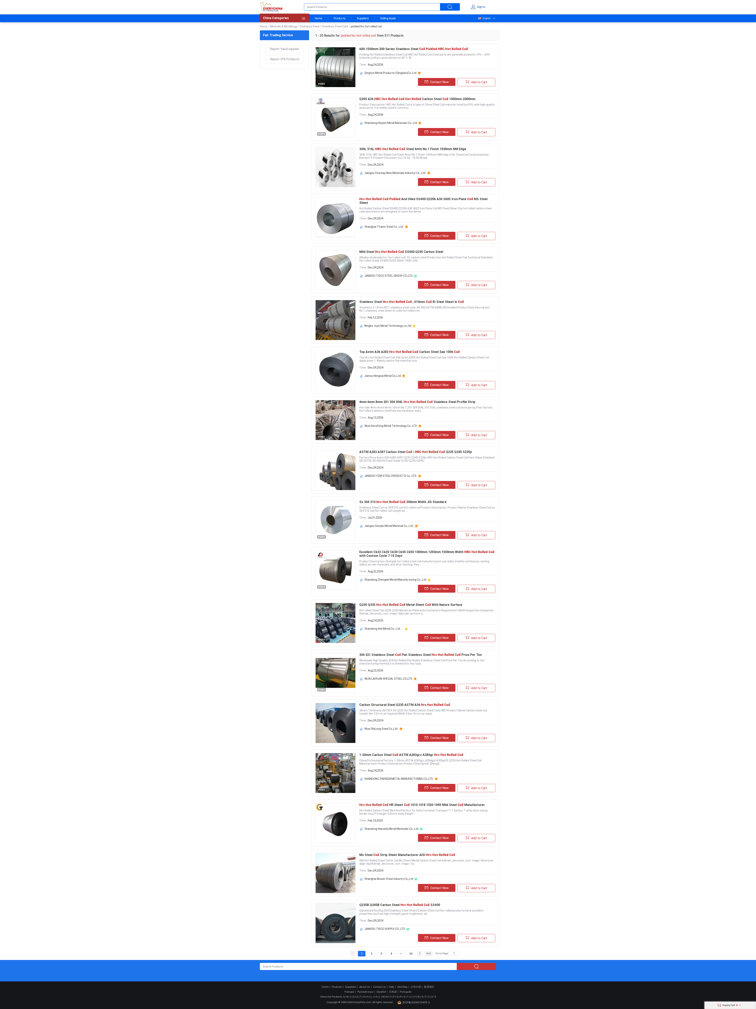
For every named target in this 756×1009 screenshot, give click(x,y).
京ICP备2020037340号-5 (416, 1002)
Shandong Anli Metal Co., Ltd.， (383, 628)
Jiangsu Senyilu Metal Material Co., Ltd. (388, 525)
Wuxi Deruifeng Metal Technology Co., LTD (390, 425)
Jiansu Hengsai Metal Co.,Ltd (382, 375)
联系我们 (429, 987)
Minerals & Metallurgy (283, 26)
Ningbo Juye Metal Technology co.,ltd (387, 325)
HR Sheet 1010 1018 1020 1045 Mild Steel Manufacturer (422, 805)
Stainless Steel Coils (335, 26)
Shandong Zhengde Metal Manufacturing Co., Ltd (395, 579)
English (487, 18)
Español (381, 992)
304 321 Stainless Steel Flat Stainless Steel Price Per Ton (420, 655)
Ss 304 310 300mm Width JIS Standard (402, 502)
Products (340, 18)
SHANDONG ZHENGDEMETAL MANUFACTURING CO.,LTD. (398, 778)
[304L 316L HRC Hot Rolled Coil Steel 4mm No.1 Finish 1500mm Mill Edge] (335, 167)
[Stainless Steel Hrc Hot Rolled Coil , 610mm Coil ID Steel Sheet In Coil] (335, 320)
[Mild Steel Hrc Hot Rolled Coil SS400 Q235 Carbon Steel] (335, 270)
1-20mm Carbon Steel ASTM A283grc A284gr (411, 755)
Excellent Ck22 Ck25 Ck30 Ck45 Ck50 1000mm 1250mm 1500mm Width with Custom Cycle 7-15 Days (426, 554)
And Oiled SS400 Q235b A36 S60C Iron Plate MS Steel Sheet (423, 201)
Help (391, 987)
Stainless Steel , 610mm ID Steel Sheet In (411, 302)
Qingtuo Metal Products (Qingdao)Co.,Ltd (390, 72)
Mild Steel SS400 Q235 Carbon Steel (401, 252)
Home (318, 18)
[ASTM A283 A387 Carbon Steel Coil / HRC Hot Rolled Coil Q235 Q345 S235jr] (335, 470)
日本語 (393, 992)
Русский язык (365, 992)
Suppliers (363, 18)
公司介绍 (416, 987)
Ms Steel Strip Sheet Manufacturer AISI (407, 855)
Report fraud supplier (284, 49)
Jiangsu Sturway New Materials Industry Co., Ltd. (395, 173)
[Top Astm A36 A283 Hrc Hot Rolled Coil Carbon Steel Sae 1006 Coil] (335, 370)
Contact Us (379, 987)
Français (349, 992)
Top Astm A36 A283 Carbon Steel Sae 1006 (409, 352)
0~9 (433, 996)
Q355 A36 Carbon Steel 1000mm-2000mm (417, 99)
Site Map (402, 987)
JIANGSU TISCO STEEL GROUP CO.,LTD (388, 275)
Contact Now (439, 82)
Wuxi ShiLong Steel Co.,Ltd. (381, 728)
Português (405, 992)
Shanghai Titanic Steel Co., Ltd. (384, 226)
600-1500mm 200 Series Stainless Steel (413, 49)
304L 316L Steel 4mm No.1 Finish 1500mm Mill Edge (412, 149)
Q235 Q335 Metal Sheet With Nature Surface (410, 605)
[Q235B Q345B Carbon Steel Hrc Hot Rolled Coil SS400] (335, 923)
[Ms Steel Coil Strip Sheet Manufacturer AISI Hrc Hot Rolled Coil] (335, 873)
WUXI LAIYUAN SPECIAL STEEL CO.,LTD (388, 678)
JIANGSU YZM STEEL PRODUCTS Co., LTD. (390, 475)
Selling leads (388, 18)
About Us (364, 987)
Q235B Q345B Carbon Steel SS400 (399, 905)
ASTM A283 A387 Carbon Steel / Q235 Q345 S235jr (415, 452)
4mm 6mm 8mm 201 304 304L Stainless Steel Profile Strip (417, 402)
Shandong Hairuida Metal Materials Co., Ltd (391, 828)
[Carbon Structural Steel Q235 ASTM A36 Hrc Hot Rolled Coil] (335, 723)
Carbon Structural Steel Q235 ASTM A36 (404, 705)
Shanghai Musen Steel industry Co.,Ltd (388, 878)
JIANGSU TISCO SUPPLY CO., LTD (384, 928)
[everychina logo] (271, 6)
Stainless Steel (309, 26)
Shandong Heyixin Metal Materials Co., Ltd (390, 122)
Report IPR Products (284, 59)
